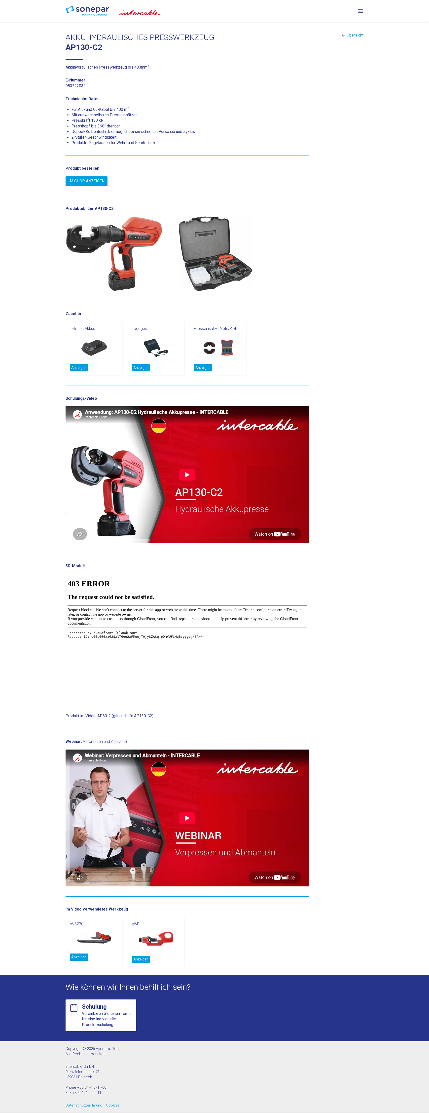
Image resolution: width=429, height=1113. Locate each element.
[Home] (87, 11)
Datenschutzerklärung (84, 1105)
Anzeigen (78, 367)
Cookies (113, 1105)
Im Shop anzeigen (87, 181)
